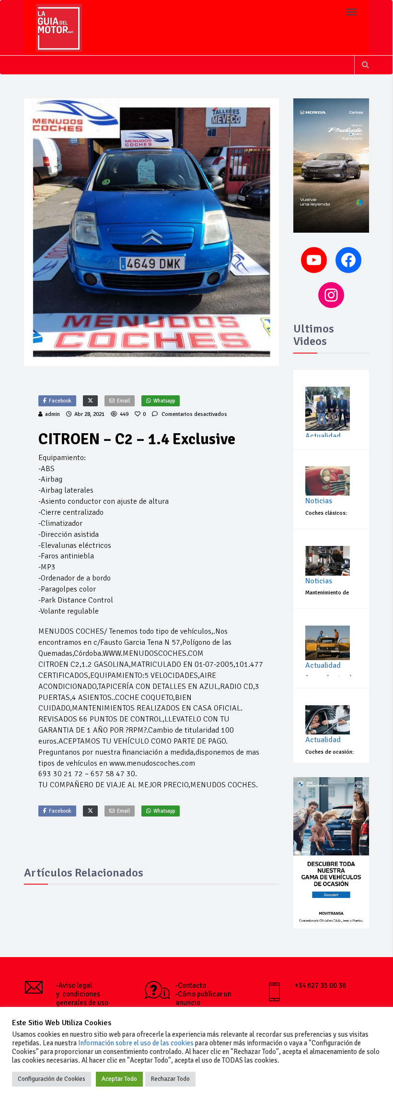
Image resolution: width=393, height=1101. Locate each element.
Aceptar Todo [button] (119, 1079)
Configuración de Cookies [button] (51, 1079)
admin (52, 414)
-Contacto (190, 985)
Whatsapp (164, 401)
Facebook (60, 401)
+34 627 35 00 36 (320, 985)
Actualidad (323, 436)
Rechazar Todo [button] (170, 1079)
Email (123, 401)
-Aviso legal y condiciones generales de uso (82, 994)
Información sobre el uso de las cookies (136, 1043)
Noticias (318, 501)
